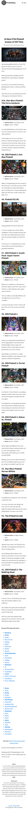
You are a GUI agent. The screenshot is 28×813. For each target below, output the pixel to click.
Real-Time (8, 731)
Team (6, 725)
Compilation (8, 678)
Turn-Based (8, 734)
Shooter (7, 651)
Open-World (8, 658)
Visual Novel (8, 671)
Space (6, 713)
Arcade (7, 637)
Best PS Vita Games (15, 741)
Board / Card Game (10, 676)
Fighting (7, 642)
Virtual (6, 718)
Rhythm (7, 649)
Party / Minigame (10, 681)
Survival (7, 662)
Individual (7, 722)
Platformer (8, 646)
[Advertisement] (14, 20)
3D (5, 667)
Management (8, 729)
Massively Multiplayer (11, 706)
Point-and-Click (9, 669)
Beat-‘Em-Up (8, 639)
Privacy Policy (16, 805)
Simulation (8, 697)
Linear (6, 655)
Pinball (7, 644)
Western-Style (9, 709)
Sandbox (7, 660)
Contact (10, 805)
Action (6, 690)
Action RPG (8, 702)
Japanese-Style (9, 704)
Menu (25, 3)
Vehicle (7, 715)
